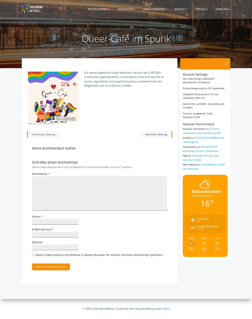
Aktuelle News (98, 9)
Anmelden (222, 9)
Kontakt (180, 9)
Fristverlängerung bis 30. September (204, 88)
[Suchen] (226, 64)
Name (37, 216)
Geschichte (125, 9)
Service (200, 9)
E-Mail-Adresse (42, 229)
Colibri (165, 309)
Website (37, 242)
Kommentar (41, 174)
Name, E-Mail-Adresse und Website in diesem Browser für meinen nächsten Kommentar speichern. (99, 255)
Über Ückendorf (154, 9)
